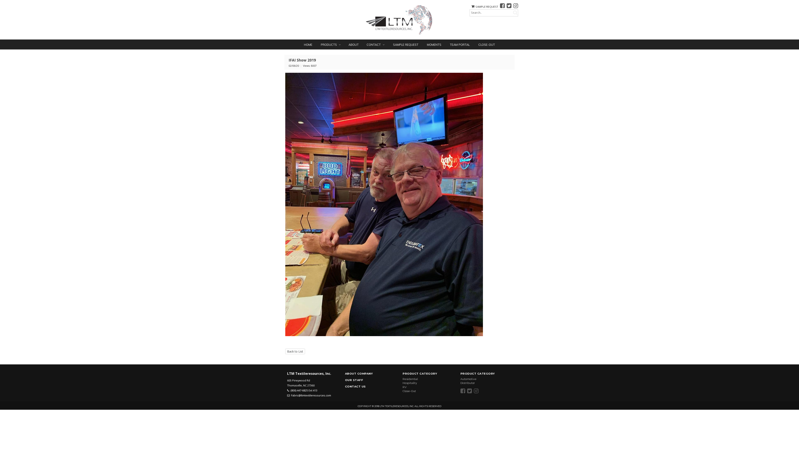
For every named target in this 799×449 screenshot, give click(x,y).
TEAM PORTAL (460, 45)
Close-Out (409, 391)
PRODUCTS (329, 45)
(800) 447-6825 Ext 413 (303, 390)
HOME (308, 45)
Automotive (468, 379)
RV (405, 387)
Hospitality (410, 383)
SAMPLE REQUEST (486, 7)
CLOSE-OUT (486, 45)
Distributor (467, 383)
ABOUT (354, 45)
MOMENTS (434, 45)
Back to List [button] (295, 351)
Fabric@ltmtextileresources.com (311, 395)
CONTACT (374, 45)
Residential (410, 379)
